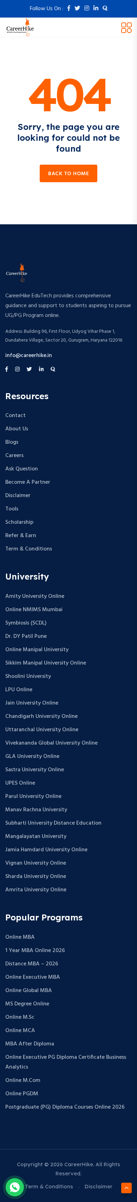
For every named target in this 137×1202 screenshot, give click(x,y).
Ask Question (21, 469)
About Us (16, 429)
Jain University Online (31, 703)
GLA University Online (32, 756)
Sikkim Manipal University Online (45, 663)
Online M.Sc (19, 1017)
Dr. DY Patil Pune (26, 636)
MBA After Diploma (29, 1044)
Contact (15, 415)
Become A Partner (27, 482)
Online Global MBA (28, 990)
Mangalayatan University (35, 836)
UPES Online (20, 783)
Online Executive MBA (32, 977)
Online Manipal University (36, 649)
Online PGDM (21, 1093)
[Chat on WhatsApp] (15, 1187)
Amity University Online (34, 596)
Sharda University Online (35, 876)
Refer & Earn (20, 535)
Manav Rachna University (36, 809)
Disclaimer (18, 495)
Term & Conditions (28, 549)
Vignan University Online (35, 863)
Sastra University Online (34, 769)
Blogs (11, 442)
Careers (14, 455)
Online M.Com (22, 1080)
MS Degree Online (27, 1004)
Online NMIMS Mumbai (34, 609)
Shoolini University (28, 676)
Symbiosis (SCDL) (26, 623)
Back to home (68, 174)
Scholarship (19, 522)
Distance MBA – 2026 (31, 964)
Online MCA (20, 1030)
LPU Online (18, 689)
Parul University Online (33, 796)
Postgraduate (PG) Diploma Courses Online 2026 (65, 1107)
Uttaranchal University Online (41, 729)
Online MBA (20, 937)
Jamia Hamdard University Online (46, 849)
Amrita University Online (35, 889)
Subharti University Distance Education (53, 823)
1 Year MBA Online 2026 (35, 950)
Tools (11, 509)
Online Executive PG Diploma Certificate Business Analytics (65, 1062)
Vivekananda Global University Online (51, 743)
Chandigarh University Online (41, 716)
